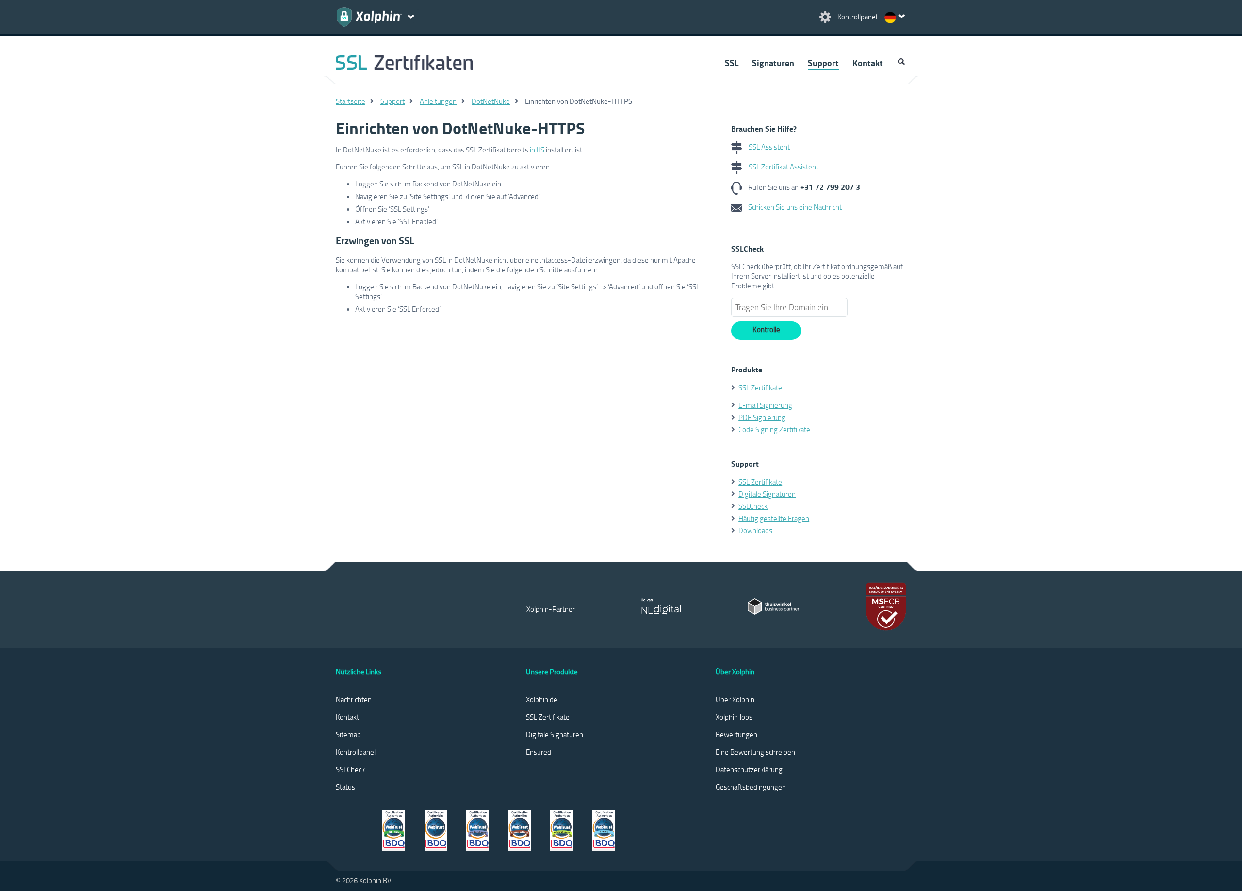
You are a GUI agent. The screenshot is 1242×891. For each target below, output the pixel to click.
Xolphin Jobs (734, 717)
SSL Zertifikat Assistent (782, 166)
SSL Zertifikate (760, 387)
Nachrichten (354, 699)
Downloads (755, 530)
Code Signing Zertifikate (774, 429)
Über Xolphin (735, 699)
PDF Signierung (761, 417)
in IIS (537, 149)
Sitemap (348, 734)
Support (823, 62)
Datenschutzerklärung (749, 769)
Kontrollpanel (356, 752)
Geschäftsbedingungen (751, 786)
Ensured (538, 752)
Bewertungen (736, 734)
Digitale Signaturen (767, 494)
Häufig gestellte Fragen (773, 518)
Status (345, 786)
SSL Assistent (768, 146)
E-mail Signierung (765, 405)
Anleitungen (438, 101)
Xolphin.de (541, 699)
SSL (731, 62)
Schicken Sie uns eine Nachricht (794, 207)
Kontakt (867, 62)
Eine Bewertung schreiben (755, 752)
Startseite (350, 101)
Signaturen (773, 62)
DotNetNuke (491, 101)
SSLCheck (753, 506)
